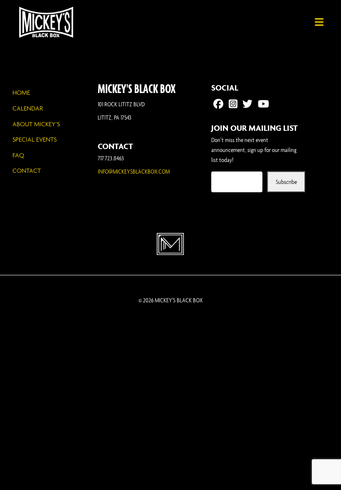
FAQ (18, 155)
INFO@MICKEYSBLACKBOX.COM (134, 171)
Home (21, 92)
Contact (26, 170)
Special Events (34, 139)
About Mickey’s (36, 124)
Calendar (27, 108)
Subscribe (286, 182)
